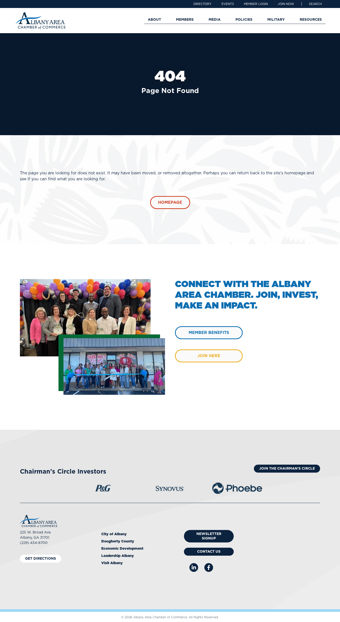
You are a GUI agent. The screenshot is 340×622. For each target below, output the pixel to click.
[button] (315, 4)
